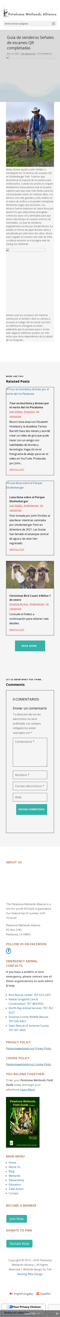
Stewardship (16, 1180)
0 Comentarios (45, 53)
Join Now (17, 1218)
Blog (11, 1171)
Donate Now (19, 1243)
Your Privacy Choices (27, 1307)
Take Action (16, 1189)
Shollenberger (31, 505)
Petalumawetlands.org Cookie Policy (28, 1064)
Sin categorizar (29, 53)
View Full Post (16, 469)
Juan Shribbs (15, 411)
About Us (14, 1167)
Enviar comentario (31, 809)
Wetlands (14, 1176)
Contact (13, 1193)
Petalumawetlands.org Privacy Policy (28, 1048)
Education (15, 1184)
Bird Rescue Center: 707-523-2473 (30, 995)
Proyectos (29, 411)
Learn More (27, 1089)
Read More (29, 645)
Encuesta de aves (18, 604)
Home (12, 1162)
